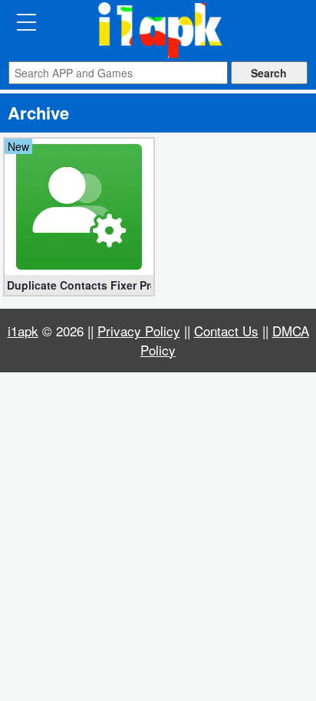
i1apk (23, 330)
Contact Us (226, 330)
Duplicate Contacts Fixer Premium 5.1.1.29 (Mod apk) (79, 285)
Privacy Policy (138, 330)
